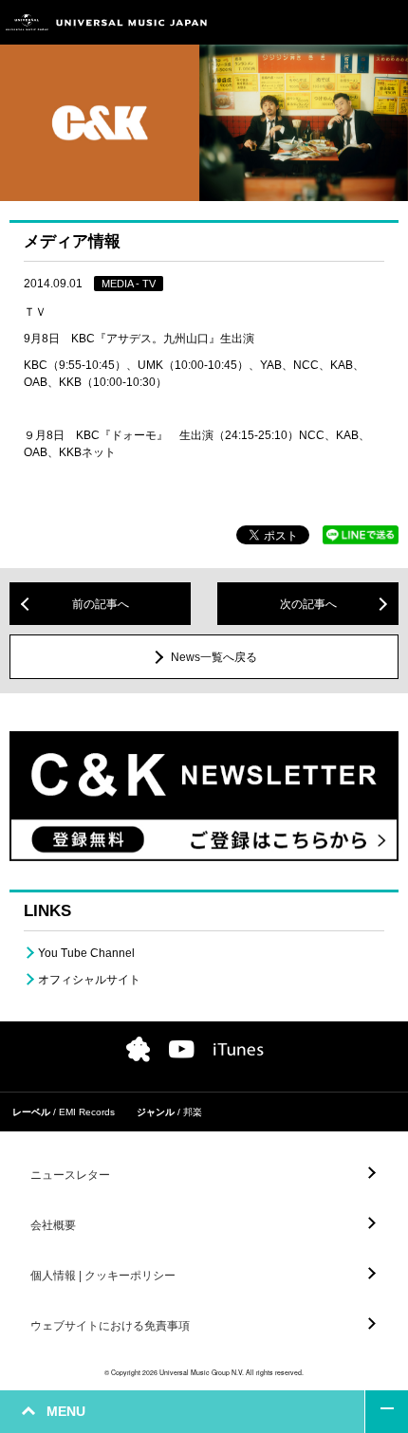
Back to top (386, 1411)
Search (344, 22)
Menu (386, 22)
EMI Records (87, 1112)
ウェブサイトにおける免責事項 (110, 1325)
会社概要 (53, 1225)
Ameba (138, 1049)
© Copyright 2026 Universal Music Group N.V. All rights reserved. (204, 1372)
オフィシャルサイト (89, 979)
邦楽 (192, 1112)
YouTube (182, 1049)
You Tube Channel (86, 953)
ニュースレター (70, 1175)
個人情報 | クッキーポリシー (103, 1275)
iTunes (238, 1049)
